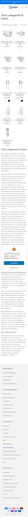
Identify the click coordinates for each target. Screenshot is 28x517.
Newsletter (6, 472)
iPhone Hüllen (7, 394)
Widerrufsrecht (7, 444)
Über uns (5, 433)
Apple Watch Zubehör (9, 372)
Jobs (4, 462)
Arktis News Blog (8, 490)
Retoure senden (7, 479)
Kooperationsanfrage (9, 487)
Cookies (5, 494)
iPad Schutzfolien (8, 405)
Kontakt (5, 429)
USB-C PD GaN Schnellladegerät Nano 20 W (20, 43)
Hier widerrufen (8, 447)
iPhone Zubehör (7, 376)
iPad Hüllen (6, 401)
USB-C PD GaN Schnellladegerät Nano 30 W (7, 69)
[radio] (7, 49)
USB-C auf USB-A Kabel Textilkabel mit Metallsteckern (20, 94)
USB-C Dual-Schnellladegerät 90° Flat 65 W (7, 120)
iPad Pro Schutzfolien (9, 412)
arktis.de (10, 513)
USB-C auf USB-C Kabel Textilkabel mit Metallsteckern (7, 94)
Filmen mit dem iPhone (10, 383)
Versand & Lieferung (9, 476)
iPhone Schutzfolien (9, 397)
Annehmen (14, 263)
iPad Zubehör (7, 380)
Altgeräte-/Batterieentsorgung (11, 455)
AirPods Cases (7, 415)
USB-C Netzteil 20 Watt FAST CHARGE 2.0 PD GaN (7, 43)
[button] (2, 7)
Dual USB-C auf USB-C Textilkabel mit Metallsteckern (7, 142)
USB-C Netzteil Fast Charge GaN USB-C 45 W (20, 69)
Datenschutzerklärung (11, 258)
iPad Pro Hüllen (7, 408)
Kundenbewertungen (9, 437)
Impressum (6, 426)
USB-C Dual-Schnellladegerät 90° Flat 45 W (20, 120)
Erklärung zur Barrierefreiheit (11, 498)
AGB (4, 440)
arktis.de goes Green (9, 458)
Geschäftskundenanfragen (10, 483)
